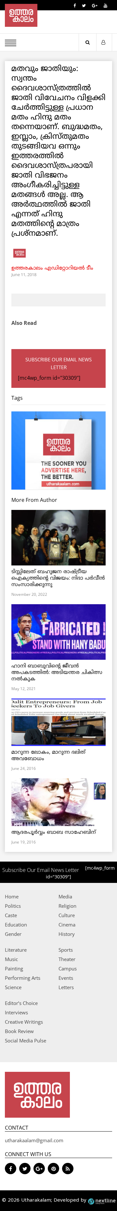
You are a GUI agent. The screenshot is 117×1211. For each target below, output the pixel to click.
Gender (13, 934)
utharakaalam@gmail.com (34, 1140)
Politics (13, 906)
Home (12, 896)
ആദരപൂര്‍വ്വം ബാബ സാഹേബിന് (53, 832)
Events (65, 978)
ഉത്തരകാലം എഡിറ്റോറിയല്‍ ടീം (52, 268)
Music (11, 959)
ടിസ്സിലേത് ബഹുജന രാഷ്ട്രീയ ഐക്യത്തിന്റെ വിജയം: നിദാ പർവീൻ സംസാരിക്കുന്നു (58, 578)
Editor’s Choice (21, 1003)
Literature (16, 950)
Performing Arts (22, 978)
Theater (66, 959)
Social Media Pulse (25, 1040)
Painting (14, 968)
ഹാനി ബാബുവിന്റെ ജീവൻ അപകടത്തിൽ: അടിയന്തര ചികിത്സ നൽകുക (56, 672)
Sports (65, 950)
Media (65, 896)
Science (13, 987)
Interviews (16, 1012)
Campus (67, 968)
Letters (66, 987)
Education (16, 924)
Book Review (19, 1031)
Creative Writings (24, 1022)
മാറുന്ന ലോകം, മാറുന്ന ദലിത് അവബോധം (48, 755)
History (66, 934)
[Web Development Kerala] (101, 1200)
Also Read (24, 322)
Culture (66, 915)
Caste (11, 915)
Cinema (66, 924)
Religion (67, 906)
